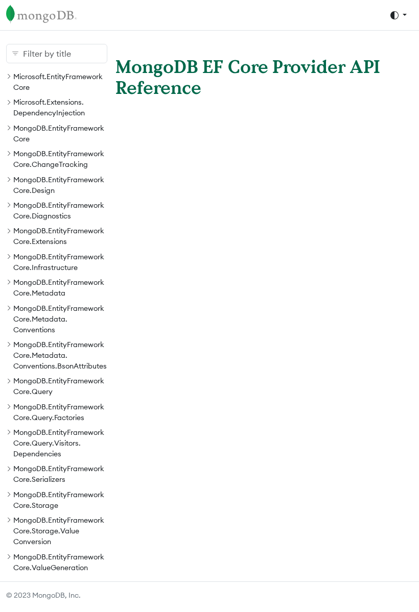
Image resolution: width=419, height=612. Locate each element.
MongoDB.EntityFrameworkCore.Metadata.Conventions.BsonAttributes (60, 355)
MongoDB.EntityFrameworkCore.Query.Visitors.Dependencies (58, 443)
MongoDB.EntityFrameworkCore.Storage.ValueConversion (58, 531)
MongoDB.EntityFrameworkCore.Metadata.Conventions (58, 319)
